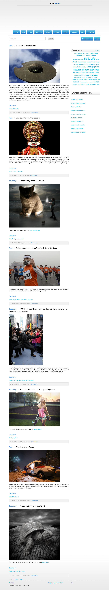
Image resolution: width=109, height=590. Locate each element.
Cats (22, 239)
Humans (81, 64)
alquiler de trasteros (77, 99)
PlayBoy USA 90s (76, 106)
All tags (97, 50)
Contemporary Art (78, 59)
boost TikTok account (77, 128)
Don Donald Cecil (35, 230)
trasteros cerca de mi (77, 121)
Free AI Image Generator (78, 103)
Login (97, 38)
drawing (85, 82)
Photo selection (81, 67)
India (10, 171)
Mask (18, 299)
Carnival (92, 53)
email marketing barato (78, 125)
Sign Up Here (87, 38)
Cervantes (16, 108)
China (10, 299)
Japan (97, 64)
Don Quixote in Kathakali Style (28, 118)
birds (81, 82)
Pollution (30, 299)
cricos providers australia (78, 132)
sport (14, 299)
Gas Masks (24, 299)
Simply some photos (89, 75)
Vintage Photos (92, 79)
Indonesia (92, 64)
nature (96, 82)
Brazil (87, 53)
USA (16, 380)
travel (87, 84)
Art (10, 239)
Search (51, 38)
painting (75, 84)
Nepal (74, 67)
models (91, 82)
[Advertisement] (54, 17)
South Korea (77, 77)
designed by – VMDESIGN (55, 582)
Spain (10, 108)
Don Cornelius (29, 380)
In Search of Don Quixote (26, 46)
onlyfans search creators (78, 110)
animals (76, 82)
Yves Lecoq (45, 562)
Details (11, 105)
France (97, 62)
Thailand (88, 77)
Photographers (16, 239)
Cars (96, 53)
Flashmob (12, 380)
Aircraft (80, 53)
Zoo (99, 79)
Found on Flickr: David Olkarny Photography (37, 390)
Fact (10, 46)
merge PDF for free (76, 117)
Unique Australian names (78, 114)
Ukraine (74, 79)
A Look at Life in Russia (25, 447)
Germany (75, 64)
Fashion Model (82, 62)
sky (79, 84)
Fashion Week (91, 62)
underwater (93, 84)
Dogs (97, 59)
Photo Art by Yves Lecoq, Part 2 (32, 506)
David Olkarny (37, 429)
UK (92, 77)
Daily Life (11, 496)
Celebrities (80, 56)
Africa (75, 53)
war (98, 84)
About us (11, 582)
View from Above (82, 79)
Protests (91, 72)
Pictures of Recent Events (86, 69)
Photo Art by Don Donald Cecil (32, 181)
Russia (17, 496)
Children (88, 55)
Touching (12, 181)
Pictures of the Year (81, 73)
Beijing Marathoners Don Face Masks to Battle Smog (36, 248)
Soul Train (21, 380)
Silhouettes (77, 75)
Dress (74, 62)
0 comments (34, 112)
